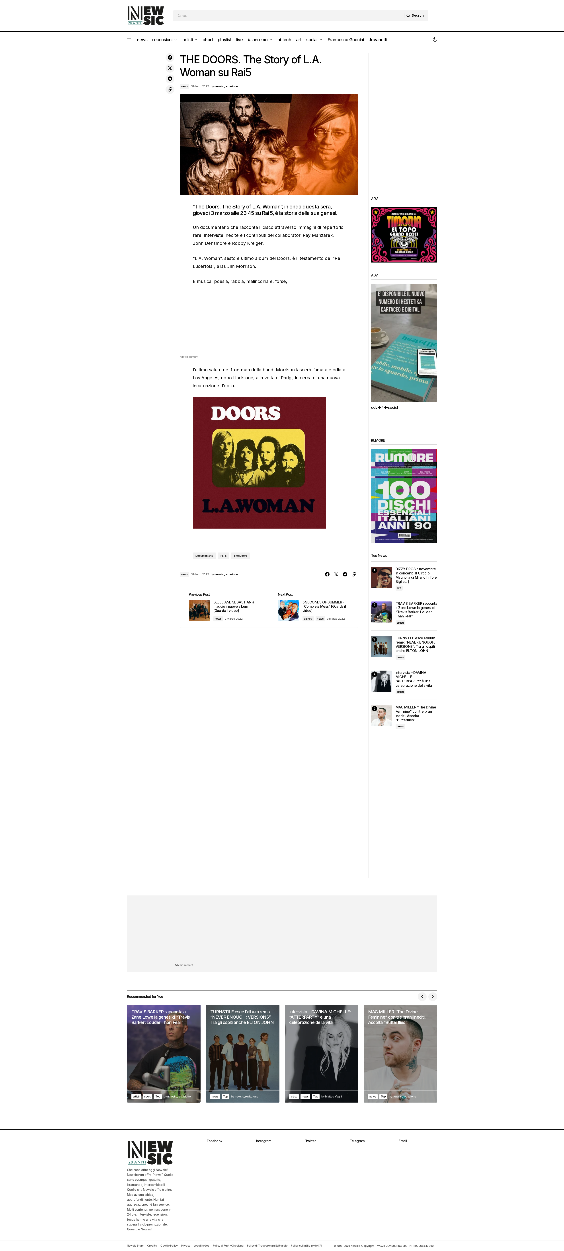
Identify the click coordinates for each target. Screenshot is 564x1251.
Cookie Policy (169, 1245)
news (184, 86)
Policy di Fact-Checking (228, 1245)
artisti (400, 622)
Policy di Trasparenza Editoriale (267, 1245)
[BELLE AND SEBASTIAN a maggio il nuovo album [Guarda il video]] (224, 608)
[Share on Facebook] (170, 57)
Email (402, 1141)
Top (157, 1096)
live (399, 588)
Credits (152, 1245)
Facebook (214, 1141)
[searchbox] (289, 15)
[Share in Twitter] (170, 68)
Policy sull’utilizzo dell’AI (306, 1245)
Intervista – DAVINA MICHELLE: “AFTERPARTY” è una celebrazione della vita (414, 679)
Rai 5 (224, 555)
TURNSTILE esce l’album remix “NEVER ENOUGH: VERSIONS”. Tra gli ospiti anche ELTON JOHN (415, 644)
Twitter (310, 1141)
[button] (129, 40)
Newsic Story (135, 1245)
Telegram (357, 1141)
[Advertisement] (269, 323)
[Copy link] (170, 89)
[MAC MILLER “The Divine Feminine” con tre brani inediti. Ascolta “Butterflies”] (381, 715)
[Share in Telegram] (170, 79)
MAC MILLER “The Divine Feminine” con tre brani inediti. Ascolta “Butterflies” (416, 713)
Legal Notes (201, 1245)
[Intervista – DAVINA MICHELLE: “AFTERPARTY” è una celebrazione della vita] (381, 681)
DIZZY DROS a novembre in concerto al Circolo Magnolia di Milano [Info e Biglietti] (416, 575)
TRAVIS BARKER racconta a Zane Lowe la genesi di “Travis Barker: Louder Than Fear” (416, 610)
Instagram (263, 1141)
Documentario (204, 555)
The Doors (240, 555)
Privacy (185, 1245)
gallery (308, 618)
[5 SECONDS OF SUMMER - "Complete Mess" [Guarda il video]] (313, 608)
